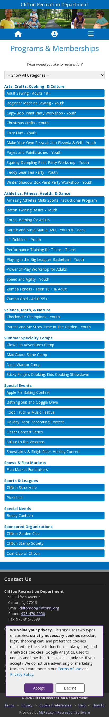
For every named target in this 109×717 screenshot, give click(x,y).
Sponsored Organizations (28, 526)
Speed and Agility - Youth (28, 279)
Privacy (26, 705)
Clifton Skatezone (22, 487)
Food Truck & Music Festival (31, 412)
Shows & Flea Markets (25, 462)
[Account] (54, 34)
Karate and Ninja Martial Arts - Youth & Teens (46, 229)
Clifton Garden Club (23, 533)
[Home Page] (18, 34)
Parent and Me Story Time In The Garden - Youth (49, 326)
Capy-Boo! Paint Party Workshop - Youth (41, 112)
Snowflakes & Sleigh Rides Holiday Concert (43, 451)
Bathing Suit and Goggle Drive (32, 402)
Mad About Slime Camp (27, 354)
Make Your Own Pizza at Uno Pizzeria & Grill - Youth (51, 142)
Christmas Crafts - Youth (28, 122)
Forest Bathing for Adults (28, 219)
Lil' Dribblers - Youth (24, 239)
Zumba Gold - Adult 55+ (27, 298)
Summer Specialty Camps (28, 337)
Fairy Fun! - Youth (22, 132)
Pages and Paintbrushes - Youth (34, 152)
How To (99, 705)
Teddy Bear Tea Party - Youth (32, 172)
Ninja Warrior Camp (23, 364)
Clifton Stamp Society (25, 543)
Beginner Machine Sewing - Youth (35, 102)
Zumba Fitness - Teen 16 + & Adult (37, 289)
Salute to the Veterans (26, 441)
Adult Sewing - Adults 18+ (28, 93)
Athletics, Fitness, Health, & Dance (37, 193)
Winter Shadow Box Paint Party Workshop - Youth (49, 182)
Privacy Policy (21, 674)
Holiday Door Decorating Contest (35, 421)
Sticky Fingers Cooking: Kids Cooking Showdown (48, 374)
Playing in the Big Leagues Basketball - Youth (45, 259)
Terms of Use (69, 668)
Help (82, 705)
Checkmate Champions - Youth (33, 316)
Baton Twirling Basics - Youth (32, 209)
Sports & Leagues (21, 480)
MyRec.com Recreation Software (64, 712)
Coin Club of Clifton (23, 553)
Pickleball (14, 497)
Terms (9, 705)
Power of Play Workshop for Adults (37, 269)
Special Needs (17, 508)
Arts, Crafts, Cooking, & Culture (34, 86)
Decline (70, 688)
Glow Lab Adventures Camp (30, 344)
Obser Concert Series (25, 431)
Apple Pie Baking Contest (28, 392)
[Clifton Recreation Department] (54, 18)
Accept (39, 688)
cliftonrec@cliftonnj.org (39, 607)
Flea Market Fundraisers (27, 469)
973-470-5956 (33, 613)
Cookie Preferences (55, 705)
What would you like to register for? (54, 64)
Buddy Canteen (20, 515)
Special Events (18, 385)
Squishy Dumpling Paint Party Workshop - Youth (48, 162)
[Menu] (91, 34)
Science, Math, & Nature (27, 309)
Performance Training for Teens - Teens (41, 249)
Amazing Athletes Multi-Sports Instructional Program (52, 200)
